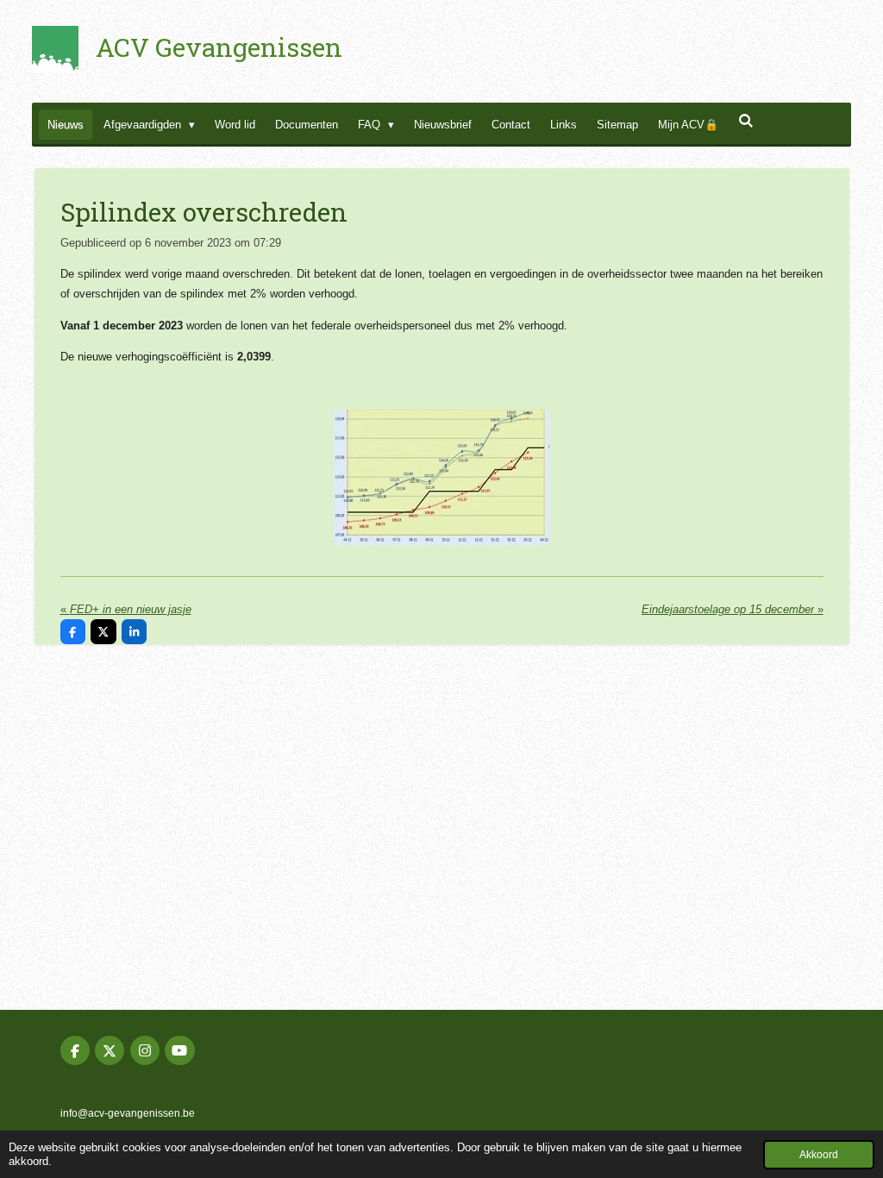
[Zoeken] (746, 121)
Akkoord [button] (818, 1154)
